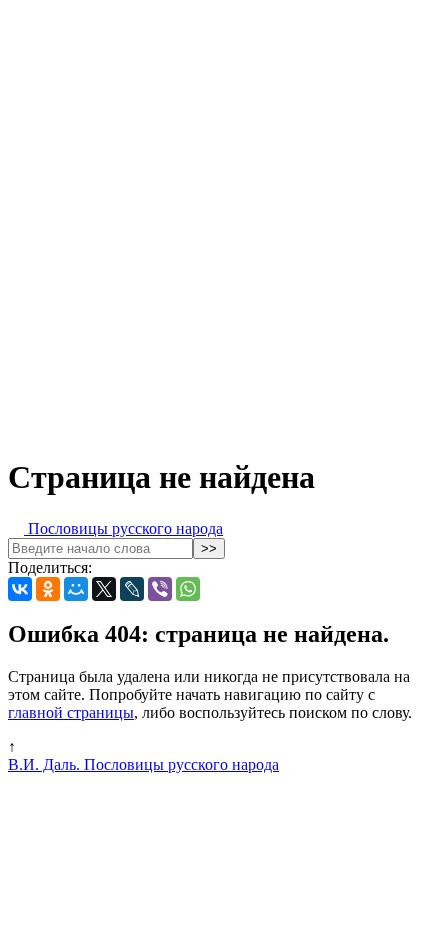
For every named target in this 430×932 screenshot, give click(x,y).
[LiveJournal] (132, 589)
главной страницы (71, 712)
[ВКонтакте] (20, 589)
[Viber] (160, 589)
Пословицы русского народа (123, 528)
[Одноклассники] (48, 589)
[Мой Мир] (76, 589)
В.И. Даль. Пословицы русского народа (143, 764)
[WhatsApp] (188, 589)
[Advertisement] (215, 223)
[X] (104, 589)
